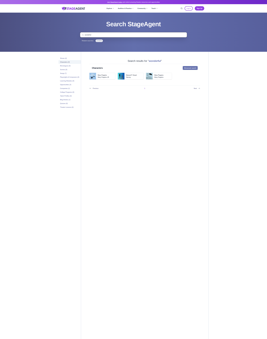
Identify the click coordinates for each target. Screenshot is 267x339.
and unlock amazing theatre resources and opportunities (133, 2)
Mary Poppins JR (103, 77)
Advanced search (190, 68)
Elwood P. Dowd (131, 75)
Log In (189, 8)
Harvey (128, 77)
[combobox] (133, 34)
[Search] (181, 8)
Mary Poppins (102, 75)
